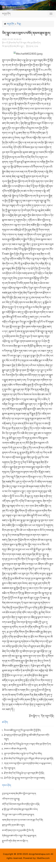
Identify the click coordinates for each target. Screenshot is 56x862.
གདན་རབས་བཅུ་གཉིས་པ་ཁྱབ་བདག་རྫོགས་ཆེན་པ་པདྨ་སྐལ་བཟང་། (28, 763)
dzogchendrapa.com (39, 854)
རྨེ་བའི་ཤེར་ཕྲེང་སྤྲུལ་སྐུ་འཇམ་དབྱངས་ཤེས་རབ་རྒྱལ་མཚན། (24, 778)
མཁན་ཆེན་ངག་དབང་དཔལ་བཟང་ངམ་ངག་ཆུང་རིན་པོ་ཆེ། (22, 820)
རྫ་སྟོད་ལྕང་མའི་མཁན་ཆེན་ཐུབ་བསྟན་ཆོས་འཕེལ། (20, 809)
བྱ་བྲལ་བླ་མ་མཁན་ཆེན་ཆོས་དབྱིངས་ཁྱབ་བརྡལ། (19, 793)
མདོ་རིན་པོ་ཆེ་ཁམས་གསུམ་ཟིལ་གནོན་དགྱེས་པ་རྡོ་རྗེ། (21, 804)
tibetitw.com (43, 858)
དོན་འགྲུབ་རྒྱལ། (9, 768)
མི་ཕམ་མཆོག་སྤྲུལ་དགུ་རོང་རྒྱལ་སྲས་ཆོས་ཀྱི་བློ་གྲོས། (22, 730)
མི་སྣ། (19, 23)
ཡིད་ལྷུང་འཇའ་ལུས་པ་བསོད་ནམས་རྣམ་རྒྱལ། (18, 814)
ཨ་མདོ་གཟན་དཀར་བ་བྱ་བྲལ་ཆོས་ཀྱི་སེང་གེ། (18, 830)
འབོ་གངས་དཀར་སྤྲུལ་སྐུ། (11, 798)
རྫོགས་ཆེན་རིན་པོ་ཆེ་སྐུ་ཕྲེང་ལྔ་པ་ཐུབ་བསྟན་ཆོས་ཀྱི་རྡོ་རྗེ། (24, 773)
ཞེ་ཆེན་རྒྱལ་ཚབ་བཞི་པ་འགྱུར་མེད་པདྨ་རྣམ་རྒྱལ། (19, 835)
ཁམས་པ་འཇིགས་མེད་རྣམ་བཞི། (15, 748)
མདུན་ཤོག (6, 13)
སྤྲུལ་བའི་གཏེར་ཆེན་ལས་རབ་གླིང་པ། (15, 840)
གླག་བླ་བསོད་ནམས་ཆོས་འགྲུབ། (13, 825)
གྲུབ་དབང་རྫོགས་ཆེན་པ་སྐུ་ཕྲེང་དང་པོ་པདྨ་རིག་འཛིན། (23, 753)
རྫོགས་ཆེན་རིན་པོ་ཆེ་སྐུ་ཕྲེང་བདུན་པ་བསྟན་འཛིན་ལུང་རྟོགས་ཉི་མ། (27, 744)
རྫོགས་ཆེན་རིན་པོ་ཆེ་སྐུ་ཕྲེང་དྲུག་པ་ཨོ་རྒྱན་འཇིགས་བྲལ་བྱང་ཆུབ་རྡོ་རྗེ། (28, 758)
